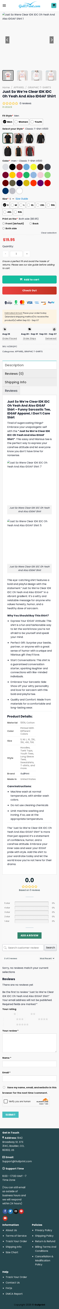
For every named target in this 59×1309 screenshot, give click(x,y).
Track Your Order (16, 1241)
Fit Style (7, 115)
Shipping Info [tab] (15, 382)
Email (6, 1072)
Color (6, 160)
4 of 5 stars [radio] (31, 1019)
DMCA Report (14, 1294)
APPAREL (19, 87)
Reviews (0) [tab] (14, 373)
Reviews (11, 390)
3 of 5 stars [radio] (9, 1019)
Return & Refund (45, 1241)
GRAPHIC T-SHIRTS (39, 87)
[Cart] (53, 5)
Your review (10, 1030)
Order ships (29, 338)
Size (5, 198)
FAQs (9, 1288)
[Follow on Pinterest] (21, 1211)
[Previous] (7, 39)
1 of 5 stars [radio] (7, 1014)
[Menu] (4, 5)
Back (36, 223)
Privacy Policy (43, 1230)
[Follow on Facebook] (5, 1211)
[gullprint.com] (29, 5)
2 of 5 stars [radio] (24, 1014)
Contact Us (13, 1282)
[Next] (51, 39)
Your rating (9, 1009)
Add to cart (31, 279)
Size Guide (22, 199)
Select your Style (13, 128)
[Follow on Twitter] (10, 1211)
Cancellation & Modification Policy (44, 1260)
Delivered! (51, 338)
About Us (11, 1230)
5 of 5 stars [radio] (9, 1024)
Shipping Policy (44, 1236)
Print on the (10, 218)
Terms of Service (16, 1236)
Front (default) (15, 223)
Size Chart (12, 1252)
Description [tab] (14, 365)
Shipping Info (14, 1247)
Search (50, 947)
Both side (11, 228)
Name (6, 1057)
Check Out (29, 290)
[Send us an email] (15, 1211)
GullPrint (24, 773)
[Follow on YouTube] (5, 1218)
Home (6, 87)
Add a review (29, 935)
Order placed (9, 338)
